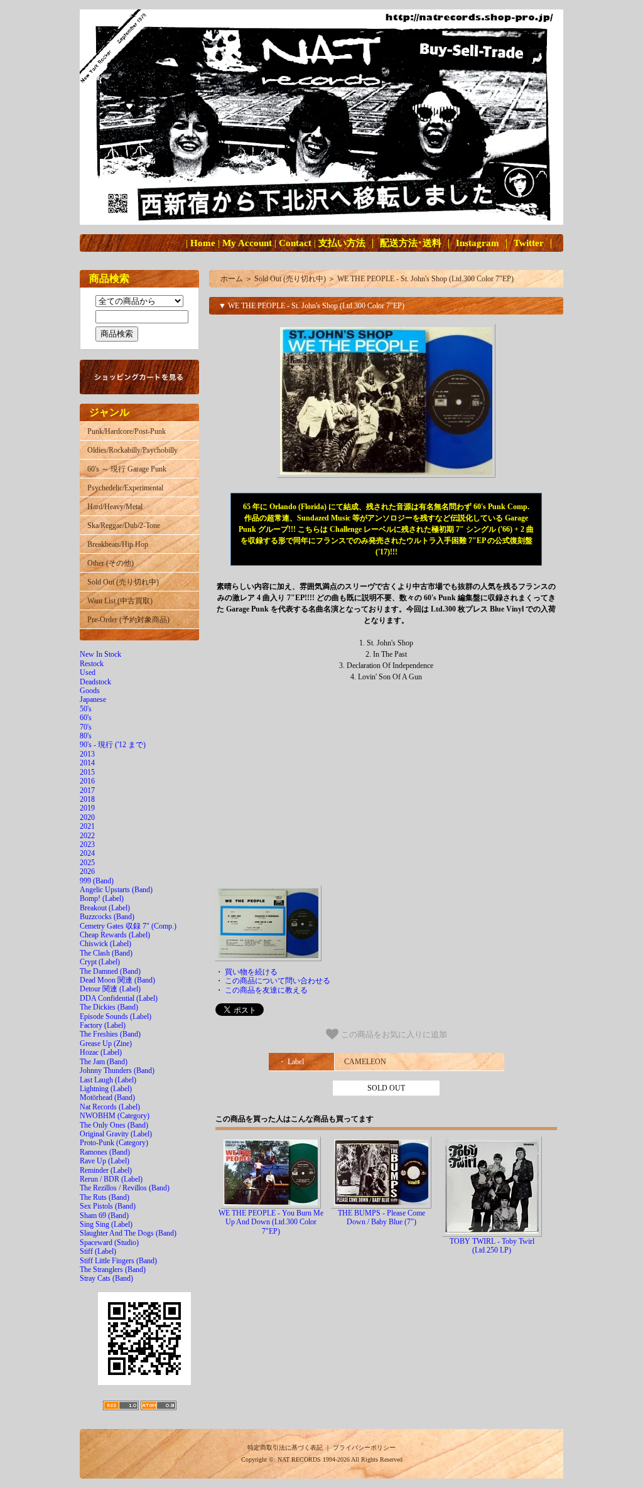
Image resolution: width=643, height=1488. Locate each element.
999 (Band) (97, 880)
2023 (87, 844)
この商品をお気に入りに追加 (392, 1034)
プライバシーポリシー (364, 1447)
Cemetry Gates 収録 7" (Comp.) (128, 926)
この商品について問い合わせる (277, 980)
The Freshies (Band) (110, 1034)
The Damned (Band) (110, 971)
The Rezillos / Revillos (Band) (125, 1187)
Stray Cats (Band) (106, 1278)
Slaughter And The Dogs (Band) (128, 1233)
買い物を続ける (251, 972)
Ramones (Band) (105, 1152)
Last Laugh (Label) (108, 1080)
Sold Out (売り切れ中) (123, 582)
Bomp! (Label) (102, 898)
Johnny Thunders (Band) (117, 1070)
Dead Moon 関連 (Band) (117, 980)
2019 (87, 808)
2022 (87, 835)
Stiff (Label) (98, 1251)
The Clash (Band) (106, 953)
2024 (87, 853)
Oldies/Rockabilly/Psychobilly (132, 450)
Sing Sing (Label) (106, 1224)
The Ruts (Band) (104, 1197)
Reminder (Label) (106, 1170)
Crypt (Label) (100, 961)
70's (86, 727)
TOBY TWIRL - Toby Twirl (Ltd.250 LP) (492, 1245)
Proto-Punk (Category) (114, 1142)
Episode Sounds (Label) (115, 1016)
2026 (87, 871)
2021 (87, 826)
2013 (87, 754)
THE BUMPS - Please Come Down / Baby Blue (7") (381, 1217)
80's (86, 735)
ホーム (231, 278)
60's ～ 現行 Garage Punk (126, 469)
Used (87, 672)
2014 (87, 762)
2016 (87, 781)
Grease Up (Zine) (106, 1043)
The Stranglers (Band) (113, 1269)
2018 (87, 799)
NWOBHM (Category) (114, 1115)
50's (86, 708)
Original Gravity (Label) (116, 1133)
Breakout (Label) (105, 907)
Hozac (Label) (101, 1052)
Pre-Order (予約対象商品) (128, 619)
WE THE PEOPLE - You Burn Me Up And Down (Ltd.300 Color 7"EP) (271, 1222)
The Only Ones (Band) (114, 1125)
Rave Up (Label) (104, 1160)
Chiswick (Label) (105, 943)
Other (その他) (110, 563)
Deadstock (95, 681)
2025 (87, 862)
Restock (92, 663)
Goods (90, 690)
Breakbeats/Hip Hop (117, 544)
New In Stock (100, 654)
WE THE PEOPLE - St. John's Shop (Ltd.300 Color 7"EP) (425, 278)
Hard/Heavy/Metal (115, 506)
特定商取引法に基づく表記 (285, 1447)
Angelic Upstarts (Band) (116, 889)
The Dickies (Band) (109, 1007)
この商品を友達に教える (266, 990)
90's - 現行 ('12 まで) (113, 744)
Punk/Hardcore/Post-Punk (126, 431)
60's (86, 717)
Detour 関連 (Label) (110, 988)
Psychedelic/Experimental (125, 487)
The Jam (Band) (103, 1061)
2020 (87, 817)
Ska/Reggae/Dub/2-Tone (123, 525)
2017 (87, 790)
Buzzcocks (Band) (107, 916)
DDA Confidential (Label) (119, 998)
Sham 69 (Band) (104, 1215)
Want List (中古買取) (120, 600)
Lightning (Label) (106, 1088)
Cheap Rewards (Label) (115, 934)
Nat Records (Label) (110, 1107)
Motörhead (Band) (107, 1097)
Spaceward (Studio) (109, 1242)
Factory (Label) (103, 1025)
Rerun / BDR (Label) (111, 1179)
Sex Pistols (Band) (108, 1206)
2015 (87, 772)
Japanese (93, 699)
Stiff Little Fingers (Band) (118, 1260)
